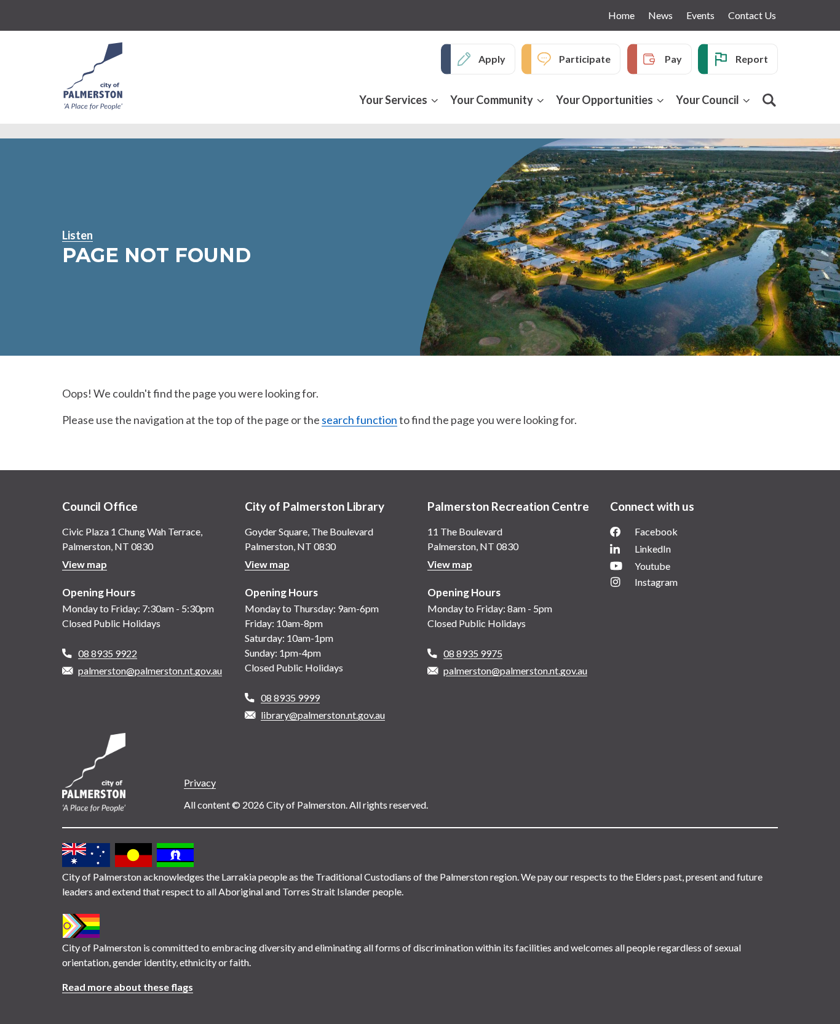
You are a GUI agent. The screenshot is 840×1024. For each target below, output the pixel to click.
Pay (673, 59)
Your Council (707, 99)
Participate (585, 59)
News (660, 15)
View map (84, 564)
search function (359, 419)
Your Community (491, 99)
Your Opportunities (604, 99)
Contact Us (752, 15)
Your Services (393, 99)
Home (621, 15)
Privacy (200, 782)
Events (700, 15)
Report (751, 59)
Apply (491, 59)
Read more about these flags (127, 987)
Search (769, 100)
